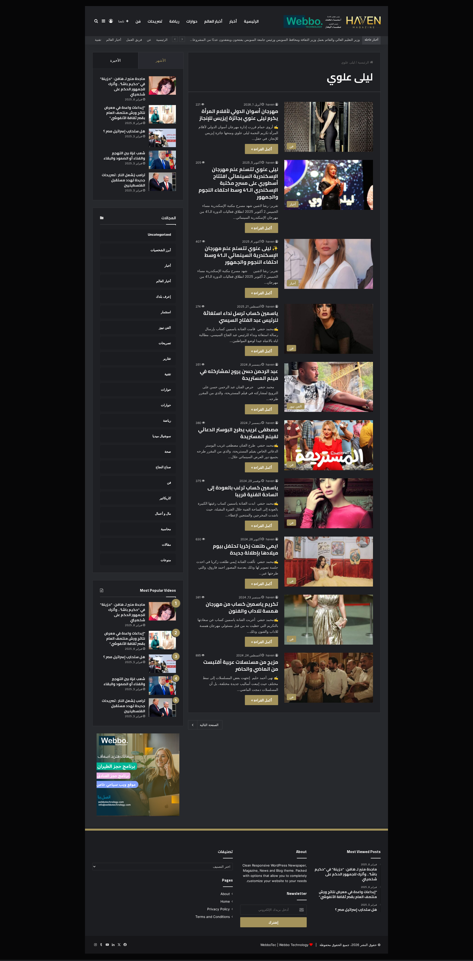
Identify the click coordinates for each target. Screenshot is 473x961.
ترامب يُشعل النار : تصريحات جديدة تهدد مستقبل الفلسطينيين (123, 180)
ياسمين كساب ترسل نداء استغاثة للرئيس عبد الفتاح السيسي (240, 317)
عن (149, 40)
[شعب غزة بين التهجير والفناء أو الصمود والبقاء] (162, 160)
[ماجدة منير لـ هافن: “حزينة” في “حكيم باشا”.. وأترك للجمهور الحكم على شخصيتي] (162, 85)
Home (225, 901)
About (225, 894)
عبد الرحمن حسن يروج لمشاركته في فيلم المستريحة (239, 375)
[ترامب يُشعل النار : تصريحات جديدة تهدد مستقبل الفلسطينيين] (162, 181)
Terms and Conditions (212, 917)
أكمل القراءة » (261, 149)
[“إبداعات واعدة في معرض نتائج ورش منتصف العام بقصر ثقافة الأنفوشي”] (162, 114)
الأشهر (161, 60)
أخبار (233, 21)
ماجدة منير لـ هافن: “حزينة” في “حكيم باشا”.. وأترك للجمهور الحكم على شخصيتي (122, 86)
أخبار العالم (213, 21)
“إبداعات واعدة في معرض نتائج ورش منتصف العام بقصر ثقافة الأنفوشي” (124, 112)
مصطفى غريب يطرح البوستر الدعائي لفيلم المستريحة (238, 433)
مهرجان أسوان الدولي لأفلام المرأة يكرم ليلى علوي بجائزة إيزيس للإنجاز (238, 115)
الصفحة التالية (209, 725)
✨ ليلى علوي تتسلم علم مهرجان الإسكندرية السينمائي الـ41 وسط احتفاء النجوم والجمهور (241, 255)
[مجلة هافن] (331, 21)
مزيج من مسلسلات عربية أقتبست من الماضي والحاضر (240, 665)
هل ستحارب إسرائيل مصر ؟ (124, 131)
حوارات (191, 21)
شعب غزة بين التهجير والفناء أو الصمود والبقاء (124, 155)
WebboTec (268, 945)
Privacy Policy (218, 909)
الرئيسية (251, 21)
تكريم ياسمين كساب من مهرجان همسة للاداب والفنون (242, 607)
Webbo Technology (293, 945)
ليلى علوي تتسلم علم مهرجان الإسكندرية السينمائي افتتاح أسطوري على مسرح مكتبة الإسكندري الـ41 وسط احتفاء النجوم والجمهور (238, 183)
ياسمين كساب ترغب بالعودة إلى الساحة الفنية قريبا (242, 491)
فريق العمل (134, 40)
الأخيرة (115, 60)
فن (138, 21)
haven (270, 104)
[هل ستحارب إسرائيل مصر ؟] (162, 138)
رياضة (174, 21)
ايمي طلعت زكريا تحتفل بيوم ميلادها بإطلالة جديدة (245, 549)
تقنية (98, 40)
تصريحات (155, 21)
